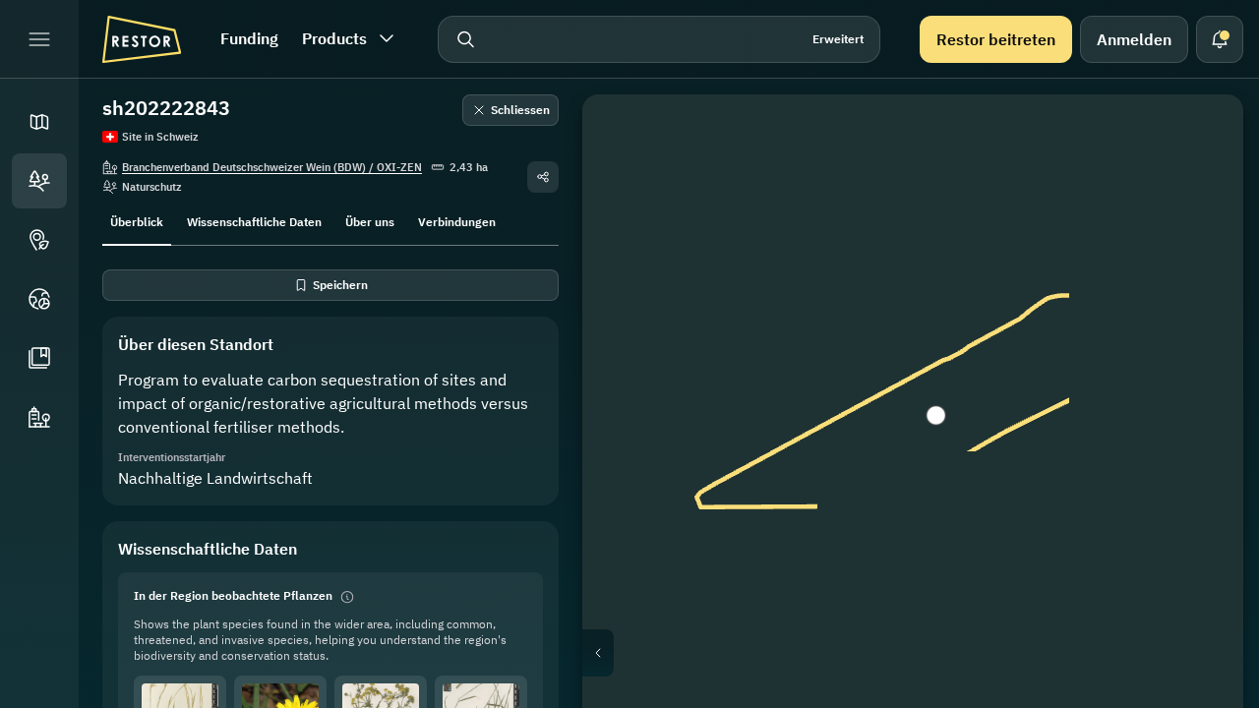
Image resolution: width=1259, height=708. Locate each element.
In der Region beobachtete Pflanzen (233, 595)
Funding (249, 38)
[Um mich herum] (1200, 326)
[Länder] (39, 298)
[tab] (136, 220)
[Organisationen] (39, 416)
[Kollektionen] (39, 357)
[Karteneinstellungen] (1200, 232)
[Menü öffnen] (39, 39)
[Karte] (39, 121)
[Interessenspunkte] (39, 239)
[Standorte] (39, 180)
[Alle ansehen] (1200, 279)
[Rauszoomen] (1200, 413)
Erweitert (838, 38)
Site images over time (928, 653)
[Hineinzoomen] (1200, 373)
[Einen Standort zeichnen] (1200, 137)
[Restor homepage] (141, 39)
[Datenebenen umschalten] (1200, 185)
